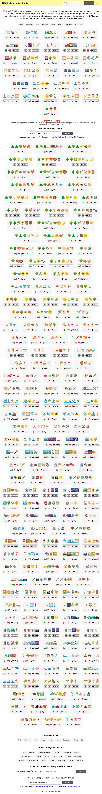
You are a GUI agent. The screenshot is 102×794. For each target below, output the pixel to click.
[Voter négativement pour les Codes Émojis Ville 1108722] (8, 623)
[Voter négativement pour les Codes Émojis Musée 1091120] (28, 597)
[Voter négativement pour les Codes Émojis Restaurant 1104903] (38, 368)
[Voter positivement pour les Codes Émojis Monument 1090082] (45, 572)
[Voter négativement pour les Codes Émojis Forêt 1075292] (67, 203)
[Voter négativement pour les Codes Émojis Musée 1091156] (15, 483)
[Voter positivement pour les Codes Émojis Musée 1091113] (24, 495)
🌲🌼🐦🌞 (69, 197)
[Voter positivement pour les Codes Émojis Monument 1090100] (85, 623)
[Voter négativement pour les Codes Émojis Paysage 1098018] (81, 317)
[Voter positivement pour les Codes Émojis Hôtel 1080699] (45, 674)
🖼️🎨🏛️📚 (11, 592)
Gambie (51, 760)
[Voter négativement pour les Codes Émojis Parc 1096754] (48, 305)
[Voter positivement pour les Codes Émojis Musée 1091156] (11, 483)
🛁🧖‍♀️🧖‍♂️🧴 (50, 655)
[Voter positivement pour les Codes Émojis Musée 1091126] (64, 394)
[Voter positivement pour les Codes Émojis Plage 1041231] (85, 648)
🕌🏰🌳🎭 (71, 566)
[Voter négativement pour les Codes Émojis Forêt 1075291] (15, 266)
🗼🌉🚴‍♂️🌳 (71, 605)
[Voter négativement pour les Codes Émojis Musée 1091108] (89, 559)
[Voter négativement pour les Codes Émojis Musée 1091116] (49, 381)
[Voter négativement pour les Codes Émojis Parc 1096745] (81, 292)
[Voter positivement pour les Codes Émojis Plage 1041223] (45, 406)
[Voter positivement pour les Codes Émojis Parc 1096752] (54, 279)
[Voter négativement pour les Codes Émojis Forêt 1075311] (18, 164)
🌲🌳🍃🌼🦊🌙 (16, 197)
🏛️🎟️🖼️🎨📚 (39, 465)
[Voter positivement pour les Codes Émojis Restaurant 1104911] (65, 686)
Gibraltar (80, 760)
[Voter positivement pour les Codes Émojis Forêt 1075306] (50, 215)
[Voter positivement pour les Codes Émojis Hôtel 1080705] (85, 101)
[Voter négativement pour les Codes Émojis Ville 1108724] (29, 457)
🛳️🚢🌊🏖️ (11, 681)
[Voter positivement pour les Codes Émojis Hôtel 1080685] (75, 712)
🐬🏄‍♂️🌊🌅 (71, 541)
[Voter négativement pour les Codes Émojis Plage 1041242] (29, 445)
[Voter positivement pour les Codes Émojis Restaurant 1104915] (32, 355)
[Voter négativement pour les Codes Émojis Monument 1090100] (89, 623)
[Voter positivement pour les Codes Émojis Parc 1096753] (79, 266)
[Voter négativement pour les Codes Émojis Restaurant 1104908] (15, 355)
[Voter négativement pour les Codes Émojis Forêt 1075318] (79, 228)
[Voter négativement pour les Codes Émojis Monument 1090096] (68, 623)
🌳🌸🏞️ (86, 248)
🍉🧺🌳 (50, 324)
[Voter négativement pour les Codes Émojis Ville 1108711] (49, 457)
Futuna (21, 760)
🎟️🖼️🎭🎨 (52, 375)
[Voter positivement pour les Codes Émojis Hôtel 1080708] (4, 686)
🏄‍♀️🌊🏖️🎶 (90, 388)
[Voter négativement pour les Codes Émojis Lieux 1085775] (29, 38)
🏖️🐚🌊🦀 (82, 426)
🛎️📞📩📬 (11, 668)
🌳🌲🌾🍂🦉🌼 (57, 210)
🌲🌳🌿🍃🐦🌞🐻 (53, 172)
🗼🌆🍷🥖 (32, 45)
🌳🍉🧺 (85, 261)
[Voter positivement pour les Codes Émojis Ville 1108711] (45, 457)
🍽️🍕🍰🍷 (18, 363)
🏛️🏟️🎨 (37, 477)
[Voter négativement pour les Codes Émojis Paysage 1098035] (29, 76)
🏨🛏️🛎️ (71, 503)
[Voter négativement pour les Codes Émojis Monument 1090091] (28, 572)
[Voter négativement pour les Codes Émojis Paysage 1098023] (8, 101)
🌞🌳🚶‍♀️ (51, 96)
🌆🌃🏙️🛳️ (71, 70)
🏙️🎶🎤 (12, 452)
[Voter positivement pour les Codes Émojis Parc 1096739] (24, 330)
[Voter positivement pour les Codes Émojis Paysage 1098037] (57, 317)
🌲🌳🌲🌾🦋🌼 (79, 146)
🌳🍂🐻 (17, 261)
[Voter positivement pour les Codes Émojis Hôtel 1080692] (64, 661)
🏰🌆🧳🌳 (71, 515)
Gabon (44, 760)
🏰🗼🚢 (59, 528)
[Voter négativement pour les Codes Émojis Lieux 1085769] (68, 50)
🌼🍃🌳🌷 (71, 299)
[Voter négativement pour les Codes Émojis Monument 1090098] (68, 521)
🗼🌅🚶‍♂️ (51, 605)
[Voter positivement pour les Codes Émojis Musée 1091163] (4, 597)
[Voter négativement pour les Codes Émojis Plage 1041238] (68, 101)
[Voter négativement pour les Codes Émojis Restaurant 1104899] (58, 355)
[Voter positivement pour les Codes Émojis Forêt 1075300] (14, 177)
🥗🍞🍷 (71, 681)
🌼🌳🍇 (31, 299)
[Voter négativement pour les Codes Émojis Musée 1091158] (9, 394)
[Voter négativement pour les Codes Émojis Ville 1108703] (15, 470)
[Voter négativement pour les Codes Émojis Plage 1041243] (79, 89)
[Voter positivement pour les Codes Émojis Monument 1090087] (64, 610)
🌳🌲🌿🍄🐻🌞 (81, 223)
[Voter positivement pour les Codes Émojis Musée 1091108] (85, 559)
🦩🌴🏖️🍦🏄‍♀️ (80, 694)
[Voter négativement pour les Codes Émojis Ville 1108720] (49, 394)
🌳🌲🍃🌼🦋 (53, 235)
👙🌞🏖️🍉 (91, 541)
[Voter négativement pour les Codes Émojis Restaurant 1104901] (49, 686)
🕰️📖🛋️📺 (19, 579)
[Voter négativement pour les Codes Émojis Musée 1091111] (78, 534)
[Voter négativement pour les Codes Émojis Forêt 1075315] (51, 177)
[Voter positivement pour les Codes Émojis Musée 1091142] (79, 470)
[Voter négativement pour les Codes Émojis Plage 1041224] (8, 559)
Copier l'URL (67, 133)
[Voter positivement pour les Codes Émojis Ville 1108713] (6, 457)
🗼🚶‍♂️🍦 (52, 45)
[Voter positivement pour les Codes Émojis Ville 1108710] (50, 483)
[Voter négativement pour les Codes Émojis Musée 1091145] (48, 597)
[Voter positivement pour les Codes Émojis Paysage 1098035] (25, 76)
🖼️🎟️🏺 (84, 579)
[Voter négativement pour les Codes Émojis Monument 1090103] (29, 610)
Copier (17, 37)
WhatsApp (81, 137)
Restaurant (68, 24)
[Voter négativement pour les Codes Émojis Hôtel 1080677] (48, 661)
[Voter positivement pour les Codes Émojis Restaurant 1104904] (13, 699)
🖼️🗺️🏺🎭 (71, 592)
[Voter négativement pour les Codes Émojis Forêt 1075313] (20, 190)
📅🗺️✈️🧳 (31, 554)
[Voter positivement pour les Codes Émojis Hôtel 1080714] (25, 674)
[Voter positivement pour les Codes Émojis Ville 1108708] (85, 508)
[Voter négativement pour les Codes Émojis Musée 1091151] (69, 381)
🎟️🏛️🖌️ (32, 375)
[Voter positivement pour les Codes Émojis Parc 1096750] (59, 254)
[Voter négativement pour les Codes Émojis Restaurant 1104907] (36, 343)
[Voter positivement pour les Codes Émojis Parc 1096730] (4, 330)
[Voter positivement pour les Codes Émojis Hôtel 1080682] (64, 648)
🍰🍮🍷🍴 (59, 337)
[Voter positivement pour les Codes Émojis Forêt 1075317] (10, 203)
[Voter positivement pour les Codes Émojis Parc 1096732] (34, 279)
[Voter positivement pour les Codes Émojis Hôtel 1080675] (57, 368)
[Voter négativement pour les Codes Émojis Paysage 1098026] (28, 63)
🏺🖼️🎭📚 (30, 541)
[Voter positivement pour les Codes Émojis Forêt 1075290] (6, 215)
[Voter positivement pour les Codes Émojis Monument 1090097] (45, 508)
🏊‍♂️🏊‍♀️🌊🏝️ (72, 401)
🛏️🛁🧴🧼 (31, 668)
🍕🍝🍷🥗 (91, 324)
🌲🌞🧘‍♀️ (51, 109)
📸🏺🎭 (11, 566)
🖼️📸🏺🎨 (50, 592)
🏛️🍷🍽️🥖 (17, 465)
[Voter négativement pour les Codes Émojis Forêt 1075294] (18, 152)
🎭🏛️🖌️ (70, 388)
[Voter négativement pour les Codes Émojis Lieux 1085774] (49, 38)
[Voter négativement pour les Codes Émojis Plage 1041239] (79, 432)
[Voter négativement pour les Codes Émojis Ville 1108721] (70, 445)
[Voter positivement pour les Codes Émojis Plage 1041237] (14, 292)
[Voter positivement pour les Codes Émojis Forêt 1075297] (77, 177)
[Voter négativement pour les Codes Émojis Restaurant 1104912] (9, 381)
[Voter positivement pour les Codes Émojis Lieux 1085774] (45, 38)
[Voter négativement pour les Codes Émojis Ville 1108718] (69, 674)
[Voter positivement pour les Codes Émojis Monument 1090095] (32, 534)
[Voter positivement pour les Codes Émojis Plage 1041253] (44, 419)
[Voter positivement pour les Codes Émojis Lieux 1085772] (6, 50)
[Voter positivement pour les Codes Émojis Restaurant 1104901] (45, 686)
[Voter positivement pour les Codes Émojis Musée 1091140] (25, 394)
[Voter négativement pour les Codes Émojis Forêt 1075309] (77, 190)
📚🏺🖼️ (51, 554)
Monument (29, 24)
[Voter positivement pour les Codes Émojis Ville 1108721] (66, 445)
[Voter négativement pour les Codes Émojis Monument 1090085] (8, 635)
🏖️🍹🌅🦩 (41, 426)
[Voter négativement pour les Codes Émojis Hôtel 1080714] (29, 674)
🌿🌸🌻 (64, 312)
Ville (37, 24)
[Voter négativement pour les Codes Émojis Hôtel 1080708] (8, 686)
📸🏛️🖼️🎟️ (91, 554)
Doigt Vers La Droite (43, 752)
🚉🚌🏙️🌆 (31, 643)
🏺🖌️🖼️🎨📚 (80, 528)
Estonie (76, 752)
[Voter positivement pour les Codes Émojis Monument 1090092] (84, 610)
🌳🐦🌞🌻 (21, 274)
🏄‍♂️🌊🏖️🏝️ (11, 401)
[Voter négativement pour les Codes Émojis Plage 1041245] (40, 292)
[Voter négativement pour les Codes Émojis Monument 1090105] (70, 635)
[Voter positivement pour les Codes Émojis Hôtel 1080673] (65, 508)
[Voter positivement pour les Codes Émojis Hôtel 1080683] (64, 559)
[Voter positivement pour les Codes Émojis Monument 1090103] (25, 610)
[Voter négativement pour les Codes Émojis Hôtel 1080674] (9, 610)
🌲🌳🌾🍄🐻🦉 (49, 159)
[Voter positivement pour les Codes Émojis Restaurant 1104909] (79, 355)
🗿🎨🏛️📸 (31, 630)
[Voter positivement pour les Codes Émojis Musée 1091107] (57, 585)
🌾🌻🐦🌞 (44, 312)
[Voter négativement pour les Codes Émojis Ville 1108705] (27, 623)
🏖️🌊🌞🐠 (50, 414)
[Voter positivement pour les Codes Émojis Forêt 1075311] (14, 164)
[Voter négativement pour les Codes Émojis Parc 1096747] (19, 279)
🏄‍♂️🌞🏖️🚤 (31, 401)
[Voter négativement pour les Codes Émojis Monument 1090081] (48, 495)
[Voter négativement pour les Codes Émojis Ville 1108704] (29, 648)
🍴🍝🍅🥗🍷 (61, 350)
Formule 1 (77, 756)
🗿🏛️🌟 (92, 630)
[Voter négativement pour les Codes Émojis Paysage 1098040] (8, 63)
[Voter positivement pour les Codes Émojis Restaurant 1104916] (85, 686)
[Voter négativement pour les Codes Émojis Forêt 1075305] (42, 203)
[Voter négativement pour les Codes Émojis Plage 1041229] (78, 699)
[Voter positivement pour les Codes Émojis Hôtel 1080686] (85, 661)
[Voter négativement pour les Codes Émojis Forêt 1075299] (51, 241)
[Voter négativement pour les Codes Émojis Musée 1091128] (29, 635)
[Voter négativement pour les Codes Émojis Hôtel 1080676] (69, 76)
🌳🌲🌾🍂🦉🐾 (85, 210)
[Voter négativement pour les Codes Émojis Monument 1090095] (36, 534)
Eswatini (38, 756)
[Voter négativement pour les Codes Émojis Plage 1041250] (27, 419)
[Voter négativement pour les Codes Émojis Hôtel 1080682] (68, 648)
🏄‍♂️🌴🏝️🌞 (52, 401)
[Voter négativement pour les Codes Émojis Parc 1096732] (38, 279)
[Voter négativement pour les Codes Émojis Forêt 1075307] (77, 164)
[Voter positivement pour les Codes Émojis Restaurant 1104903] (34, 368)
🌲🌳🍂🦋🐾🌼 (79, 184)
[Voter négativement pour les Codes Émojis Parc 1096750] (63, 254)
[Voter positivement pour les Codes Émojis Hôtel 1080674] (6, 610)
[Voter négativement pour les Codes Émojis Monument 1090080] (89, 635)
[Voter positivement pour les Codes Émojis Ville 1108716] (84, 521)
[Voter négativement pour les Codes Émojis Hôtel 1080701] (16, 368)
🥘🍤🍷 (19, 694)
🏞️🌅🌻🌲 (91, 490)
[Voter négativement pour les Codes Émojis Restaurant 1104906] (79, 343)
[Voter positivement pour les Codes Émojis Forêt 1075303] (45, 190)
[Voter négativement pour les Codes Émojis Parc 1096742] (30, 215)
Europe (46, 756)
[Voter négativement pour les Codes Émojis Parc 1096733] (56, 699)
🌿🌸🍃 (83, 312)
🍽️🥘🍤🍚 (84, 363)
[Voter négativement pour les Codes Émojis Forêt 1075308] (75, 241)
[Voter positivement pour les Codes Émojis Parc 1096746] (4, 508)
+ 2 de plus (79, 24)
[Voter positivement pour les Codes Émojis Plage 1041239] (75, 432)
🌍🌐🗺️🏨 (31, 96)
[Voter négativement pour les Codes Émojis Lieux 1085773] (10, 38)
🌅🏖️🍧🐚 (11, 70)
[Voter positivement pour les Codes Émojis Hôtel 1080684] (13, 585)
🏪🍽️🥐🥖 (12, 515)
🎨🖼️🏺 (32, 388)
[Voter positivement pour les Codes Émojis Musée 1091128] (25, 635)
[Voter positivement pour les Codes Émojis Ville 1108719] (85, 445)
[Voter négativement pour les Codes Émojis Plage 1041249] (68, 419)
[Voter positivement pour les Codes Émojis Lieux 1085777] (45, 50)
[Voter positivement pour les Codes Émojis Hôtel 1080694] (66, 406)
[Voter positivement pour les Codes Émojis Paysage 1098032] (4, 419)
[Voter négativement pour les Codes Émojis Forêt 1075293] (43, 254)
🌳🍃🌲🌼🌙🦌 (61, 261)
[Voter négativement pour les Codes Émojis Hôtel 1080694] (70, 406)
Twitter (38, 137)
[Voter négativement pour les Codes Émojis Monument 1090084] (17, 534)
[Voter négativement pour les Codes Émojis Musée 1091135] (8, 546)
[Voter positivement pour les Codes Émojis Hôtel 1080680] (24, 725)
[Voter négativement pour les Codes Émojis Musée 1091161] (8, 572)
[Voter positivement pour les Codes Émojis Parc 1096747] (15, 279)
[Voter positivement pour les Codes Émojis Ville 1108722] (4, 623)
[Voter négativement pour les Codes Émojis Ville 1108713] (9, 457)
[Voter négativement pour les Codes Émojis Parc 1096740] (79, 279)
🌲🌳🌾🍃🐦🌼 (21, 159)
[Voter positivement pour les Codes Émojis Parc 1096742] (26, 215)
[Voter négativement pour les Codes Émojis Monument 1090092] (88, 610)
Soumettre (81, 771)
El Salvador (67, 752)
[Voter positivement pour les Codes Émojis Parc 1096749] (32, 699)
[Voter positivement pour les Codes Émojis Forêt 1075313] (16, 190)
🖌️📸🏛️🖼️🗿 (41, 579)
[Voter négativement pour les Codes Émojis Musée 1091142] (83, 470)
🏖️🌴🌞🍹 (20, 426)
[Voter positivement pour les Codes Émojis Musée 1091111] (74, 534)
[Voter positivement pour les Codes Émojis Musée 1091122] (57, 470)
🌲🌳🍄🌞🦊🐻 (45, 197)
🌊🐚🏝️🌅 (11, 96)
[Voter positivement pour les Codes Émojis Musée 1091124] (45, 559)
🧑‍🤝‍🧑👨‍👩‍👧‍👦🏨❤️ (39, 706)
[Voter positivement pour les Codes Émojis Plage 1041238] (64, 101)
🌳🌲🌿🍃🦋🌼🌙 (51, 223)
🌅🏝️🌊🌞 (32, 70)
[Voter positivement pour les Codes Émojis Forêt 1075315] (47, 177)
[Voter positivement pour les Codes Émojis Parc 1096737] (15, 317)
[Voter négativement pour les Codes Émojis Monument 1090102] (69, 572)
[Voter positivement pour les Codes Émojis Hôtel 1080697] (85, 597)
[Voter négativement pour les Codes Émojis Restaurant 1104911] (69, 686)
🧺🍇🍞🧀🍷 (31, 719)
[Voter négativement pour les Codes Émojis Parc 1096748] (68, 305)
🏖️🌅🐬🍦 (30, 414)
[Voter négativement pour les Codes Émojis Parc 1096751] (28, 305)
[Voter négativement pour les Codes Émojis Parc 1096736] (51, 725)
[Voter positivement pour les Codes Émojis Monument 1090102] (65, 572)
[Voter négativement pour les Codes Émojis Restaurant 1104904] (17, 699)
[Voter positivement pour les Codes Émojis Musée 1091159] (4, 495)
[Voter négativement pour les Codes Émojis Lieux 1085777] (49, 50)
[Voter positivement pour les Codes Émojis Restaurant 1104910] (64, 330)
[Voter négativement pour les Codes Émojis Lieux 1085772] (9, 50)
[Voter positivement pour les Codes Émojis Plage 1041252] (57, 292)
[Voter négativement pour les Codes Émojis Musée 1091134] (88, 381)
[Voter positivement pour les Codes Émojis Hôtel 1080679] (14, 432)
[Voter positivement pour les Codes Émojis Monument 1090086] (31, 483)
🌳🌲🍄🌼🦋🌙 (21, 248)
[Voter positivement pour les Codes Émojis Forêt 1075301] (43, 164)
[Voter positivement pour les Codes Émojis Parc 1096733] (52, 699)
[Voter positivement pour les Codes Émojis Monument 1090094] (4, 648)
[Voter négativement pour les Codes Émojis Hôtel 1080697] (89, 597)
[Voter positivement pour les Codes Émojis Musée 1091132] (64, 597)
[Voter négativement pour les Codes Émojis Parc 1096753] (83, 266)
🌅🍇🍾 (13, 32)
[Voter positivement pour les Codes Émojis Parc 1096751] (24, 305)
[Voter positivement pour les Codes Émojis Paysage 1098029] (83, 203)
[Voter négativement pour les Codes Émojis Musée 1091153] (81, 585)
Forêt (21, 24)
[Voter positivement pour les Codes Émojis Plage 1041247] (84, 394)
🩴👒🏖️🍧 (73, 719)
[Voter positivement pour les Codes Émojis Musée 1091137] (74, 483)
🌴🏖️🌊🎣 (43, 286)
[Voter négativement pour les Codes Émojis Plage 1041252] (61, 292)
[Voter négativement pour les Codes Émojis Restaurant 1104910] (68, 330)
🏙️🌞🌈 (91, 439)
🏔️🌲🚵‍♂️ (10, 414)
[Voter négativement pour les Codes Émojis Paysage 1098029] (87, 203)
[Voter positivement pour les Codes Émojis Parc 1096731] (25, 508)
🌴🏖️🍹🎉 (63, 286)
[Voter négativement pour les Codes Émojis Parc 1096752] (58, 279)
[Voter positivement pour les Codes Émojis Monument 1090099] (44, 623)
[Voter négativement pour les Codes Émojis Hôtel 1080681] (36, 712)
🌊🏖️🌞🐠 (41, 83)
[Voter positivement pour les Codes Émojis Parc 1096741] (84, 305)
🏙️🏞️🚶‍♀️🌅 (51, 452)
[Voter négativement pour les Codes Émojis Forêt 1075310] (24, 241)
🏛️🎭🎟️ (86, 465)
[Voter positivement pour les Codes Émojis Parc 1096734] (45, 114)
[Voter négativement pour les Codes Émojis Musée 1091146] (29, 381)
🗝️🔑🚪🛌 (12, 605)
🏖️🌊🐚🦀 (71, 414)
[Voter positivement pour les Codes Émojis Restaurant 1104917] (52, 343)
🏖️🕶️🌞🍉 (11, 439)
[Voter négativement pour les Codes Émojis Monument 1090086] (35, 483)
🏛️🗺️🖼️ (31, 490)
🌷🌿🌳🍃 (84, 286)
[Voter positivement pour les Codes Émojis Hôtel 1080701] (12, 368)
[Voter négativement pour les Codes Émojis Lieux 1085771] (88, 50)
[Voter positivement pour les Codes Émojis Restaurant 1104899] (54, 355)
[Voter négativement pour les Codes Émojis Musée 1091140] (29, 394)
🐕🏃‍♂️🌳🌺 (50, 541)
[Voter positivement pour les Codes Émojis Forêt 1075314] (15, 254)
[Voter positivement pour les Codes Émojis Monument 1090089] (45, 635)
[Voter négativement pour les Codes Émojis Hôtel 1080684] (17, 585)
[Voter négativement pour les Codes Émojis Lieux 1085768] (29, 50)
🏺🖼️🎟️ (10, 541)
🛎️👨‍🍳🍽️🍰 (91, 655)
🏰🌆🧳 (51, 515)
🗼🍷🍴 (10, 617)
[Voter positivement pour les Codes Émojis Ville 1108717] (46, 445)
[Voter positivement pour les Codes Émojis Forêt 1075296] (30, 266)
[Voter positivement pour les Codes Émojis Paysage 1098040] (4, 63)
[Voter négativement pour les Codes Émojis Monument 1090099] (48, 623)
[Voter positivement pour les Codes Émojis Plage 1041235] (34, 89)
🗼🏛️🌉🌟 (50, 617)
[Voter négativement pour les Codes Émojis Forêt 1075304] (49, 228)
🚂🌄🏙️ (71, 45)
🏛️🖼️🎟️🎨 (11, 490)
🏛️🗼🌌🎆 (71, 490)
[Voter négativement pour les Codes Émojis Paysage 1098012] (89, 495)
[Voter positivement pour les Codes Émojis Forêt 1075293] (39, 254)
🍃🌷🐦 (11, 324)
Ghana (72, 760)
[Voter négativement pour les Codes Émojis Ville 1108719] (89, 445)
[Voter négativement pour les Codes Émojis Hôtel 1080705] (89, 101)
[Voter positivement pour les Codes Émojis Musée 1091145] (44, 597)
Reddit (67, 137)
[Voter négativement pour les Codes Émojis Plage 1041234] (59, 432)
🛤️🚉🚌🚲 (91, 668)
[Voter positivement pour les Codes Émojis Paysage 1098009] (44, 63)
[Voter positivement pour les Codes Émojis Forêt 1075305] (38, 203)
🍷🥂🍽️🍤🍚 (85, 350)
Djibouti (31, 752)
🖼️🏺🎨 (31, 592)
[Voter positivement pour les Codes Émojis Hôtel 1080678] (25, 559)
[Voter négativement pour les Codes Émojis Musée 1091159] (8, 495)
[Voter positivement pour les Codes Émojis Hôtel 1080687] (25, 101)
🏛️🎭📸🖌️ (18, 477)
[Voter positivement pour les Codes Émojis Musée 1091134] (84, 381)
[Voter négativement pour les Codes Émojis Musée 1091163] (8, 597)
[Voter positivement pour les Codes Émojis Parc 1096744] (45, 101)
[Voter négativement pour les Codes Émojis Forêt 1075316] (83, 215)
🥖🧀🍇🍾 (52, 681)
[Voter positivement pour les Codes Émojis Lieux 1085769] (64, 50)
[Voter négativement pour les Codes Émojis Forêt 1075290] (10, 215)
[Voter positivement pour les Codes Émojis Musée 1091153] (77, 585)
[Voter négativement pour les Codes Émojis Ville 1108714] (9, 521)
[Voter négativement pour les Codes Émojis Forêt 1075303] (49, 190)
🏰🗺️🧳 (19, 528)
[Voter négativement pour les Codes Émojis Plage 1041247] (88, 394)
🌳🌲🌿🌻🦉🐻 (21, 223)
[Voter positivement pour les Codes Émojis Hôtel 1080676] (65, 76)
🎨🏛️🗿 (71, 375)
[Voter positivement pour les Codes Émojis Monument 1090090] (52, 534)
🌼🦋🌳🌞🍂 (22, 312)
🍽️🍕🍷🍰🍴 (41, 363)
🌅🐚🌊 (52, 70)
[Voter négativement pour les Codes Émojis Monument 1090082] (49, 572)
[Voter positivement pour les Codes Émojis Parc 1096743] (44, 330)
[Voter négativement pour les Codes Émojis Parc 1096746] (8, 508)
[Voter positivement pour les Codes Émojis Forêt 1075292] (63, 203)
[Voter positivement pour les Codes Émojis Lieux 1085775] (25, 38)
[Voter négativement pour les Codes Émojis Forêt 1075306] (54, 215)
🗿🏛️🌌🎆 (52, 630)
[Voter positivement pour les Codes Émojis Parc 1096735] (44, 546)
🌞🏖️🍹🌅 (71, 96)
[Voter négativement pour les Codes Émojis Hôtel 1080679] (18, 432)
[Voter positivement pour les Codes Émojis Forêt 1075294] (14, 152)
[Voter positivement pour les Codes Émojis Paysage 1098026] (24, 63)
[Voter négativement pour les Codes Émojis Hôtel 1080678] (29, 559)
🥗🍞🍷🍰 (91, 681)
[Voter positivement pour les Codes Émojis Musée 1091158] (6, 394)
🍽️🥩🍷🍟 (12, 375)
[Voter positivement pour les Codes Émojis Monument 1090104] (45, 521)
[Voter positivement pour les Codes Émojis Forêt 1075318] (75, 228)
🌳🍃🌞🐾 (37, 261)
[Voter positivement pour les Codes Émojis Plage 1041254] (5, 76)
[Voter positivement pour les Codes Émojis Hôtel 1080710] (4, 674)
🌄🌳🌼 (50, 58)
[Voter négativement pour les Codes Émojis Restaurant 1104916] (89, 686)
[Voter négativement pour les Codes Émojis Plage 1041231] (89, 648)
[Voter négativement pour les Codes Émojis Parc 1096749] (36, 699)
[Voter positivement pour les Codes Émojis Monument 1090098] (64, 521)
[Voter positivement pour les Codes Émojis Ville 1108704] (25, 648)
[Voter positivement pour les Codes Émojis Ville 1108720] (45, 394)
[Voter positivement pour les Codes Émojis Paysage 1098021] (5, 305)
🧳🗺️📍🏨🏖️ (82, 706)
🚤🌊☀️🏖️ (91, 643)
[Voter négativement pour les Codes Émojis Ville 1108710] (54, 483)
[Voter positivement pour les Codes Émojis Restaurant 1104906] (75, 343)
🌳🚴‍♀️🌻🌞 (61, 274)
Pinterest (61, 137)
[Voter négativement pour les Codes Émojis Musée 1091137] (78, 483)
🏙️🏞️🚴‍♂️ (31, 452)
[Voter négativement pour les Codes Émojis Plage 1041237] (18, 292)
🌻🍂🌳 (11, 299)
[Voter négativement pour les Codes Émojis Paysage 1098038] (89, 406)
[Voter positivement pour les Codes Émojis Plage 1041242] (25, 445)
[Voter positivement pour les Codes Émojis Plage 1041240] (4, 406)
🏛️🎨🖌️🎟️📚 (64, 465)
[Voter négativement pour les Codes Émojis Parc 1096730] (8, 330)
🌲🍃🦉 (12, 210)
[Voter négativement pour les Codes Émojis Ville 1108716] (88, 521)
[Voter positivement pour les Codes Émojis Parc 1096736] (47, 725)
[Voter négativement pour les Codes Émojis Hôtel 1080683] (68, 559)
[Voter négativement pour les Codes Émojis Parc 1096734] (49, 114)
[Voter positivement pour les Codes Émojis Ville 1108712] (85, 674)
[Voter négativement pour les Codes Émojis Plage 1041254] (9, 76)
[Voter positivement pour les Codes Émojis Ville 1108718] (65, 674)
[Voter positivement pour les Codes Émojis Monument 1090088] (25, 521)
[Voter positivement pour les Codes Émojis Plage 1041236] (67, 725)
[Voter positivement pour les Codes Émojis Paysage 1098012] (85, 495)
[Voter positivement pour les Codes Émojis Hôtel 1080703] (14, 89)
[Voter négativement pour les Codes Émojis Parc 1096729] (27, 661)
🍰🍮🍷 (39, 337)
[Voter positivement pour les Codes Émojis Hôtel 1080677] (44, 661)
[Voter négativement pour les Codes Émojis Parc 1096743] (48, 330)
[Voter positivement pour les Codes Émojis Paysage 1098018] (77, 317)
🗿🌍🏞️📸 (91, 617)
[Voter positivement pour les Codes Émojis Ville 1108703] (11, 470)
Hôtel (59, 24)
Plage (53, 24)
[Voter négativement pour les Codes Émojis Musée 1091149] (27, 546)
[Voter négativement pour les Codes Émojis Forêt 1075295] (77, 152)
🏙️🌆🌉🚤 (52, 439)
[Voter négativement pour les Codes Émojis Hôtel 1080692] (68, 661)
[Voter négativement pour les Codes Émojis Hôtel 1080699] (49, 674)
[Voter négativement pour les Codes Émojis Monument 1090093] (88, 457)
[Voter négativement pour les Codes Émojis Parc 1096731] (29, 508)
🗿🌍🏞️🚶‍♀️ (11, 630)
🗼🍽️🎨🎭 (30, 617)
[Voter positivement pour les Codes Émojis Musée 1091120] (24, 597)
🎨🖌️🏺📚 (12, 388)
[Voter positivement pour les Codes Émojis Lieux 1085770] (64, 38)
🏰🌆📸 (32, 515)
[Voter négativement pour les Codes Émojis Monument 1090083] (49, 610)
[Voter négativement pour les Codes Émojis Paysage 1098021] (9, 305)
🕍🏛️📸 (12, 45)
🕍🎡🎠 (91, 566)
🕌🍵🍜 (89, 32)
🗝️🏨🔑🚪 (91, 592)
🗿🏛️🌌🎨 (72, 630)
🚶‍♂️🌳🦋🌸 (30, 655)
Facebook (45, 137)
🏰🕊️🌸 (91, 515)
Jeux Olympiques (26, 756)
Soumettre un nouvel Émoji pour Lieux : (30, 771)
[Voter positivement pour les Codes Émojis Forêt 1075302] (55, 266)
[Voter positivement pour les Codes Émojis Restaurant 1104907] (32, 343)
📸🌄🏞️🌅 (71, 554)
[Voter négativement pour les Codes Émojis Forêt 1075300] (18, 177)
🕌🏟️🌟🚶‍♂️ (31, 566)
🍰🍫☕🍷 (19, 337)
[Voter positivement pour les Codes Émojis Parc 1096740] (75, 279)
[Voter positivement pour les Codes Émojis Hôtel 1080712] (53, 712)
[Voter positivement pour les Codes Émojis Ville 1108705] (24, 623)
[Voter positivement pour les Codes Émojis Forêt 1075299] (47, 241)
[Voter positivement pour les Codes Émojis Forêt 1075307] (73, 164)
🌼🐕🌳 (91, 299)
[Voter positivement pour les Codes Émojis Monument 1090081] (44, 495)
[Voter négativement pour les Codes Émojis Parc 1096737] (19, 317)
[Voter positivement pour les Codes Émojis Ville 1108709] (85, 572)
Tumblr (73, 137)
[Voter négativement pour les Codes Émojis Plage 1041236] (71, 725)
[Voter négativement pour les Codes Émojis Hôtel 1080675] (61, 368)
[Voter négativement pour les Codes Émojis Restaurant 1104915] (36, 355)
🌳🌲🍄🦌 (45, 248)
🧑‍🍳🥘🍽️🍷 (18, 706)
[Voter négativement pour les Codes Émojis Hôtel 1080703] (18, 89)
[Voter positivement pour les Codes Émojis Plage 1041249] (64, 419)
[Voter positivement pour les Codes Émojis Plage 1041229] (74, 699)
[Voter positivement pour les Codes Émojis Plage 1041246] (34, 432)
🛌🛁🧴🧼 (71, 655)
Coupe (60, 756)
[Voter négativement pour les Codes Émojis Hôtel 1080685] (79, 712)
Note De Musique (32, 760)
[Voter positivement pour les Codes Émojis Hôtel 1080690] (12, 712)
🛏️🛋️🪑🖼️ (52, 668)
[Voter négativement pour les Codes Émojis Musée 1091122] (61, 470)
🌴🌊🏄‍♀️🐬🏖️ (20, 286)
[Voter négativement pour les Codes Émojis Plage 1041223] (49, 406)
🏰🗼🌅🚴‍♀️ (39, 528)
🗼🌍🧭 (91, 605)
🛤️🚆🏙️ (71, 668)
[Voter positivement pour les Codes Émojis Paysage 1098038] (85, 406)
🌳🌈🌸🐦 (32, 210)
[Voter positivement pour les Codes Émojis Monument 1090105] (66, 635)
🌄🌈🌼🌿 (31, 58)
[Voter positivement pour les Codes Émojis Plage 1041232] (5, 445)
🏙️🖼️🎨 (71, 452)
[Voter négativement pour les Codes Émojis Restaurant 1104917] (56, 343)
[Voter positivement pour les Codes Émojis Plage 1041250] (24, 419)
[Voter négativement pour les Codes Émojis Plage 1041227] (49, 76)
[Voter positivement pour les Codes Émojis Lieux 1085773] (6, 38)
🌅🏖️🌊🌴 (91, 58)
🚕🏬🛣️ (51, 643)
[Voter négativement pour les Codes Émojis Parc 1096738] (83, 254)
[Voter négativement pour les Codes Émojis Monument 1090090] (56, 534)
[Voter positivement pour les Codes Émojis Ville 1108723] (85, 76)
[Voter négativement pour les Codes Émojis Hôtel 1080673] (69, 508)
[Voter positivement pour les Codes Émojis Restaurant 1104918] (84, 330)
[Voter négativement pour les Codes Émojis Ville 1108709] (89, 572)
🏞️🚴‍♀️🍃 (51, 32)
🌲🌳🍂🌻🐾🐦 (51, 184)
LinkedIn (54, 137)
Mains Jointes (62, 760)
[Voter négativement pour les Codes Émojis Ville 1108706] (8, 661)
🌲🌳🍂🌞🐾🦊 (23, 184)
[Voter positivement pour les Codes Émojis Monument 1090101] (64, 495)
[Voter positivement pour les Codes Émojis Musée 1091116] (45, 381)
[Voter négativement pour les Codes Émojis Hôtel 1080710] (8, 674)
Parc (82, 740)
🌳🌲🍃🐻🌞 (77, 235)
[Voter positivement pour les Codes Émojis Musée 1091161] (4, 572)
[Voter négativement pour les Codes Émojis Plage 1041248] (89, 546)
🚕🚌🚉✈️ (71, 643)
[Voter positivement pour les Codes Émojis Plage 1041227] (45, 76)
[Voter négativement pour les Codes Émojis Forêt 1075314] (19, 254)
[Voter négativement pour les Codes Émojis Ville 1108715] (68, 457)
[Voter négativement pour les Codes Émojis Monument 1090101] (68, 495)
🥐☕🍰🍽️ (31, 681)
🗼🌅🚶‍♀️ (32, 605)
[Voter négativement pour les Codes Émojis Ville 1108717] (50, 445)
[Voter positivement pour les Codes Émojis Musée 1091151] (65, 381)
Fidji (53, 756)
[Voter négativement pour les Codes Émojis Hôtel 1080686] (89, 661)
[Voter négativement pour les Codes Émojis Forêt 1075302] (59, 266)
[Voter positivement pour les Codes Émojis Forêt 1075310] (20, 241)
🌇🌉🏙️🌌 (20, 83)
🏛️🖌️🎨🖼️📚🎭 (80, 477)
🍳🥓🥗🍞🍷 (81, 337)
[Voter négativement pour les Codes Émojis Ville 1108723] (89, 76)
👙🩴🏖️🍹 (11, 554)
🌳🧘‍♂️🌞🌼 (81, 274)
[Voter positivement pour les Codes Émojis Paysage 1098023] (4, 101)
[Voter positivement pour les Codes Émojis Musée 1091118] (35, 585)
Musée (76, 740)
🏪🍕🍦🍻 (91, 503)
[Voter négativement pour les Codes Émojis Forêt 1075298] (47, 152)
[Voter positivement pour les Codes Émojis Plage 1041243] (75, 89)
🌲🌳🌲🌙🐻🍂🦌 (49, 146)
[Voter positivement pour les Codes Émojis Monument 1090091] (24, 572)
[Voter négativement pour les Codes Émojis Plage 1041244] (89, 419)
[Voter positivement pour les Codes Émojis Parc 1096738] (79, 254)
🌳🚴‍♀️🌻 (41, 274)
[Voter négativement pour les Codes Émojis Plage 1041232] (9, 445)
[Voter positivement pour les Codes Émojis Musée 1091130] (33, 470)
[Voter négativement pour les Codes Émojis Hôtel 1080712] (57, 712)
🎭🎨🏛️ (51, 388)
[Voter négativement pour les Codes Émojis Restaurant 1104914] (81, 368)
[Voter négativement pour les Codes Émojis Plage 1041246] (38, 432)
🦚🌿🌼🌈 (58, 694)
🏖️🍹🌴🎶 (61, 426)
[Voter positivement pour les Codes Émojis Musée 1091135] (4, 546)
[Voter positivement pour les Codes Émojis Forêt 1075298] (43, 152)
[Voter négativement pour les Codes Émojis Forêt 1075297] (81, 177)
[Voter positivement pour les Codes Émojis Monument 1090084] (13, 534)
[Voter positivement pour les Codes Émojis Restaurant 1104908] (11, 355)
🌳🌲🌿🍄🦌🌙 (27, 235)
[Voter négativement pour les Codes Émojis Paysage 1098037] (61, 317)
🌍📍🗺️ (32, 32)
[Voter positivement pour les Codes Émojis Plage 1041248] (85, 546)
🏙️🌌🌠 (72, 439)
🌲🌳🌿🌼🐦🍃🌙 (79, 159)
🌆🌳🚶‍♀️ (91, 70)
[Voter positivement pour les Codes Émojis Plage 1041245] (36, 292)
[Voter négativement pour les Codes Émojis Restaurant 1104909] (83, 355)
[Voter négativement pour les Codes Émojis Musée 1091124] (49, 559)
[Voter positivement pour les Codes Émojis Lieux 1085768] (25, 50)
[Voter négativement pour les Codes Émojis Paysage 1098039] (59, 89)
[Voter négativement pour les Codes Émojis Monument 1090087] (68, 610)
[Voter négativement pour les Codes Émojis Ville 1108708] (89, 508)
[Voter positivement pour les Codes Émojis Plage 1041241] (64, 63)
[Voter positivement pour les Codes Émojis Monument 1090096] (64, 623)
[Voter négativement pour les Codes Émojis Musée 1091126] (68, 394)
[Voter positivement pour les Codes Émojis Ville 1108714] (6, 521)
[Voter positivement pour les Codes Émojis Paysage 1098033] (38, 317)
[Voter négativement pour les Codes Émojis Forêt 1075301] (47, 164)
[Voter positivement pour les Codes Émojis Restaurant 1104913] (13, 343)
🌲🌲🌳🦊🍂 (21, 146)
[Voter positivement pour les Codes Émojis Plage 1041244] (85, 419)
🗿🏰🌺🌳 (11, 643)
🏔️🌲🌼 (92, 401)
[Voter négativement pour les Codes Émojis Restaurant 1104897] (29, 686)
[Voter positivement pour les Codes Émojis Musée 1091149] (24, 546)
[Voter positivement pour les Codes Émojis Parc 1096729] (24, 661)
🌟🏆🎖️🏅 (91, 96)
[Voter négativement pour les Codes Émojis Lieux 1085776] (87, 38)
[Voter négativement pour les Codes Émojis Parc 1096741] (88, 305)
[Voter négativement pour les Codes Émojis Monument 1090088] (29, 521)
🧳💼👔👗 (59, 706)
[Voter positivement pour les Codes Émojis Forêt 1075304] (45, 228)
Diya (24, 752)
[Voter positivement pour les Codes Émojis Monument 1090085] (4, 635)
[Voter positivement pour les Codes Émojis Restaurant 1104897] (25, 686)
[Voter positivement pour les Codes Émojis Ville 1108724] (25, 457)
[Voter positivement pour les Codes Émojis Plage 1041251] (25, 406)
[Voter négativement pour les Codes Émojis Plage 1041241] (68, 63)
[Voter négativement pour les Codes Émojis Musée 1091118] (39, 585)
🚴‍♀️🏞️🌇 (10, 655)
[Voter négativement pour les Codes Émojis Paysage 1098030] (88, 63)
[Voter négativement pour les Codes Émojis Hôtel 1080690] (16, 712)
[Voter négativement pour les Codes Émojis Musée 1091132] (68, 597)
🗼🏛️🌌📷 (71, 617)
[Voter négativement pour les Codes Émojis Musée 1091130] (37, 470)
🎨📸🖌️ (91, 375)
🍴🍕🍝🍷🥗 (17, 350)
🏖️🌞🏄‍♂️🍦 (91, 414)
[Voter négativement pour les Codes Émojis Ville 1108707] (49, 648)
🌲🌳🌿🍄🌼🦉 (83, 172)
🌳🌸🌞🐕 (66, 248)
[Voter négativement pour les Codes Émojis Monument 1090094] (8, 648)
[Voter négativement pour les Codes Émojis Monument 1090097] (49, 508)
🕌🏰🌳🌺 (51, 566)
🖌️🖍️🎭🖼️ (64, 579)
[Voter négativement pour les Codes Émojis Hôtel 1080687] (29, 101)
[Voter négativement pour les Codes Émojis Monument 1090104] (49, 521)
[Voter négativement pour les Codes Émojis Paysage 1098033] (42, 317)
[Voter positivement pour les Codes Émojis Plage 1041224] (4, 559)
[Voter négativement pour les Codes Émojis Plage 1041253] (48, 419)
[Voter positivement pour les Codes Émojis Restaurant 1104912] (6, 381)
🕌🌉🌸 (70, 32)
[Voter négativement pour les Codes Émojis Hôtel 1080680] (28, 725)
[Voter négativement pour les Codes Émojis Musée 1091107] (61, 585)
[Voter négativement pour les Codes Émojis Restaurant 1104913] (17, 343)
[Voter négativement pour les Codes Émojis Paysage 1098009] (48, 63)
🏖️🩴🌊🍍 (32, 439)
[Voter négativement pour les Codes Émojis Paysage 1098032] (8, 419)
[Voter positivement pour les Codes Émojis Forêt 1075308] (71, 241)
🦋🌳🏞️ (38, 694)
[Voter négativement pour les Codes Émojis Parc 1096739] (28, 330)
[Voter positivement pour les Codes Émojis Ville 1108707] (45, 648)
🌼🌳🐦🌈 (50, 299)
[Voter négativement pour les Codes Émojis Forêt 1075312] (18, 228)
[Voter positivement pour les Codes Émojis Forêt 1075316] (79, 215)
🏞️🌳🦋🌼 (11, 503)
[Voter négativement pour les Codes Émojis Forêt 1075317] (14, 203)
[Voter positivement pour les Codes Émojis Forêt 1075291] (11, 266)
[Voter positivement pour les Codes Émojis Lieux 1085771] (84, 50)
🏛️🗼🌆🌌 (50, 490)
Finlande (68, 756)
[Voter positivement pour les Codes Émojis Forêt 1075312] (14, 228)
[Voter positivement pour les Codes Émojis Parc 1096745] (77, 292)
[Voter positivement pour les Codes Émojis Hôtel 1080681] (32, 712)
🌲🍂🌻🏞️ (90, 197)
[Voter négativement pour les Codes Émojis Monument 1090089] (49, 635)
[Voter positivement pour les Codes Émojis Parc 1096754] (44, 305)
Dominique (56, 752)
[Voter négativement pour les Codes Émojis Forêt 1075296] (34, 266)
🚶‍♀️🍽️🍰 (90, 45)
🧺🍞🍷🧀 (53, 719)
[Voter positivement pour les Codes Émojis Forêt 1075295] (73, 152)
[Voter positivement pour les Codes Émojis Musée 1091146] (25, 381)
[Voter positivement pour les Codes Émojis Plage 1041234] (55, 432)
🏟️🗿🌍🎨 (52, 503)
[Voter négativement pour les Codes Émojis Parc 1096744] (49, 101)
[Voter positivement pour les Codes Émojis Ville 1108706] (4, 661)
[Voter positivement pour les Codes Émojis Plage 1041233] (64, 546)
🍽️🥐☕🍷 (63, 363)
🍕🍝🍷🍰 (70, 324)
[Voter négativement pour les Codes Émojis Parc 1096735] (48, 546)
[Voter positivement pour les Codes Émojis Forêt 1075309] (73, 190)
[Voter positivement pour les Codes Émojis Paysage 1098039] (55, 89)
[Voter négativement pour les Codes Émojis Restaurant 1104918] (88, 330)
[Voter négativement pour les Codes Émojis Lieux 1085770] (68, 38)
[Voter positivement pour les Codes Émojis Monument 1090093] (84, 457)
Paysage (45, 24)
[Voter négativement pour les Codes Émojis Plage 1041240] (8, 406)
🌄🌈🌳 (11, 58)
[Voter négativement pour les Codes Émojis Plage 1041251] (29, 406)
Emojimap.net (52, 791)
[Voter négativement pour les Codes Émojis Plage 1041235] (38, 89)
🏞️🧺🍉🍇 (31, 503)
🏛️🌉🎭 (90, 452)
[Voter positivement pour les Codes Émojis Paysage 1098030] (84, 63)
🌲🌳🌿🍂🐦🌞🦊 (21, 172)
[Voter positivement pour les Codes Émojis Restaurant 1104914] (77, 368)
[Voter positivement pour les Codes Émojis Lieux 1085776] (83, 38)
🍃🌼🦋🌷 (31, 324)
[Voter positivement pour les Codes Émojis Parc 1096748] (64, 305)
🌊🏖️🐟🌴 (82, 83)
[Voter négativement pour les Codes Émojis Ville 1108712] (89, 674)
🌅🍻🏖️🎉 (70, 58)
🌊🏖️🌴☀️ (61, 83)
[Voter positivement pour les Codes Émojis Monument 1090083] (45, 610)
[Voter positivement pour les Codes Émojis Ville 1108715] (64, 457)
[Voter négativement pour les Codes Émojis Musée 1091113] (28, 495)
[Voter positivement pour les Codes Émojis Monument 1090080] (85, 635)
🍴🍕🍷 (39, 350)
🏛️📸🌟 (57, 477)
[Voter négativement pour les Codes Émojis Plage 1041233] (68, 546)
